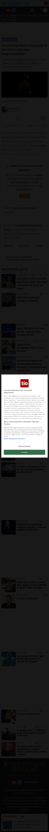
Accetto (25, 452)
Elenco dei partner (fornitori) (14, 438)
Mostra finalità (25, 446)
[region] (24, 416)
